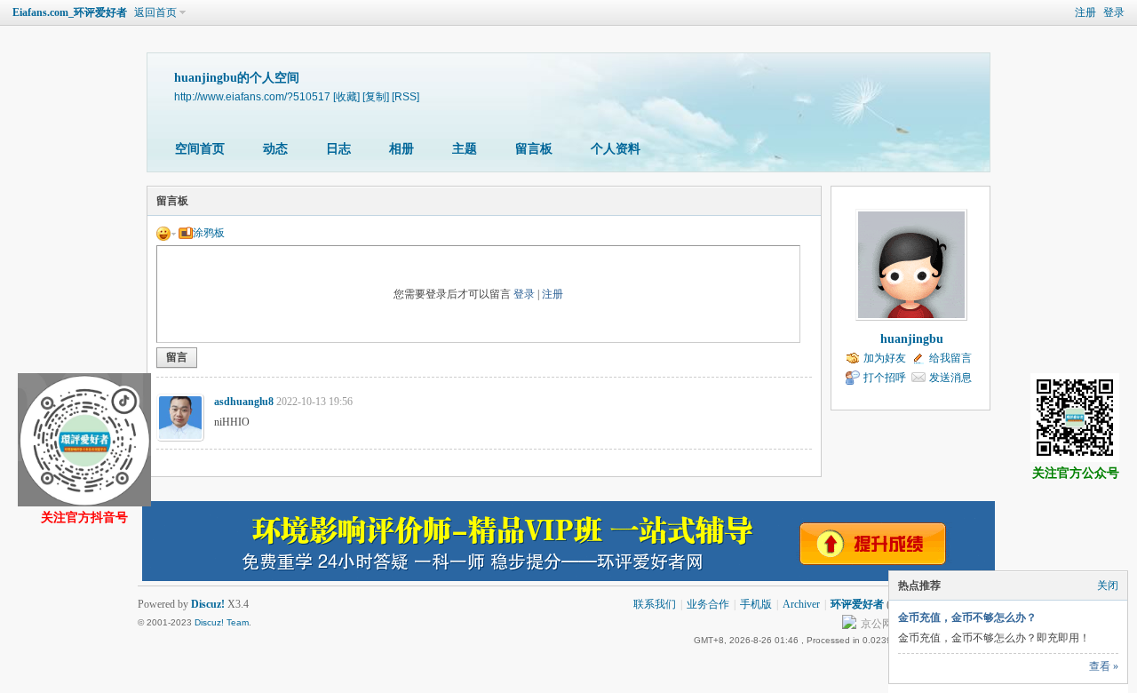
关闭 (1107, 585)
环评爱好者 (857, 604)
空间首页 (200, 148)
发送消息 (950, 377)
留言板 (534, 148)
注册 (1085, 12)
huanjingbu (911, 339)
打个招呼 (884, 377)
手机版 (756, 604)
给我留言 (950, 358)
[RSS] (405, 96)
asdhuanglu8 (244, 401)
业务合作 (708, 604)
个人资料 (615, 148)
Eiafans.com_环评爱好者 (69, 12)
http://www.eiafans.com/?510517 (252, 96)
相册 (401, 148)
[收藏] (346, 96)
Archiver (801, 604)
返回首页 (155, 12)
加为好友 (884, 358)
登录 (1114, 12)
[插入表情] (166, 233)
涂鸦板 (209, 233)
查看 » (1103, 666)
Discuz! (208, 604)
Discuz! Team (222, 622)
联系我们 (654, 604)
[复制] (375, 96)
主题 (464, 148)
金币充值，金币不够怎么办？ (967, 617)
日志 (338, 148)
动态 (275, 148)
